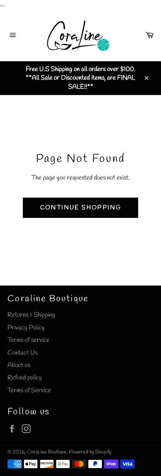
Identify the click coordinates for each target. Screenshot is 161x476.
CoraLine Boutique (47, 452)
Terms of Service (29, 390)
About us (18, 365)
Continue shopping (80, 208)
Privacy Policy (26, 327)
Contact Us (22, 353)
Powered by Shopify (90, 452)
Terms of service (28, 340)
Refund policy (24, 377)
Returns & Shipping (31, 315)
